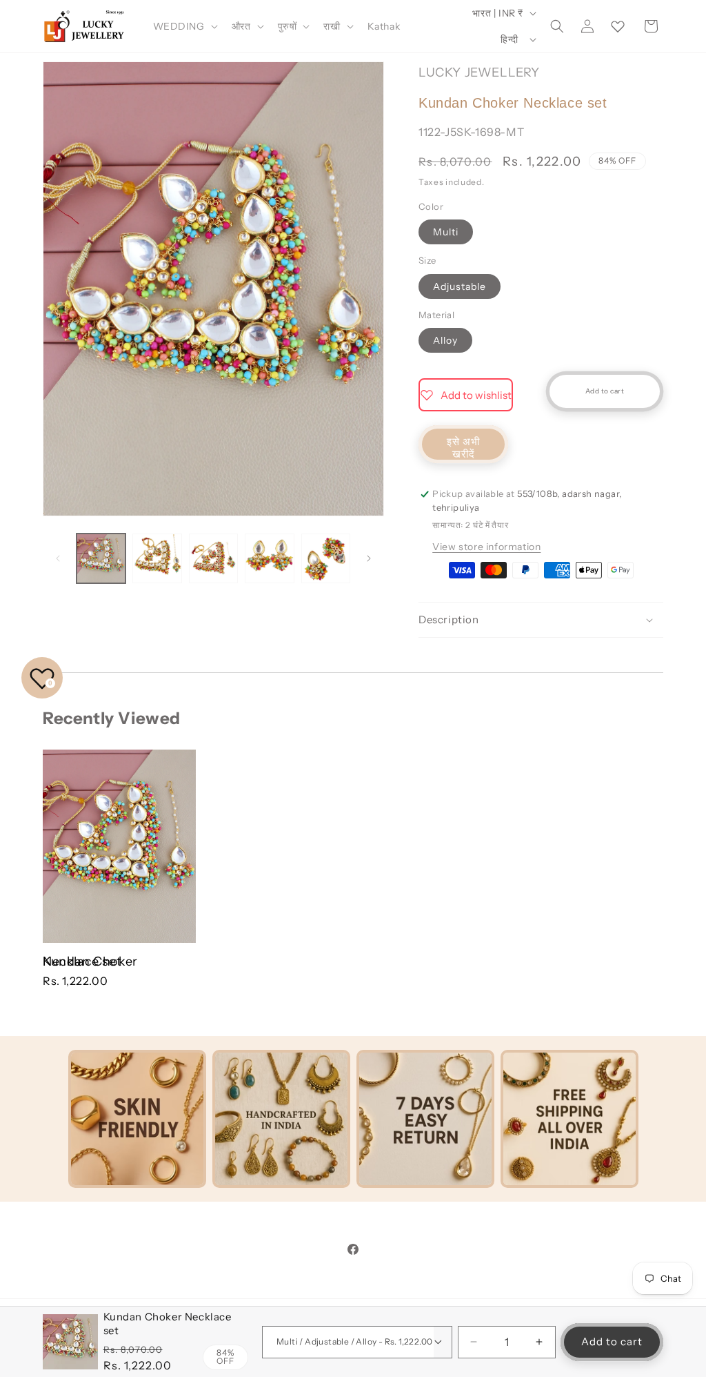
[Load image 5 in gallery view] (325, 558)
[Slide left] (58, 558)
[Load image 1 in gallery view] (101, 558)
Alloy (445, 340)
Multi (445, 232)
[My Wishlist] (618, 26)
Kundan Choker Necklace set (90, 961)
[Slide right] (369, 558)
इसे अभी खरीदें (463, 447)
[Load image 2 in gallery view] (156, 558)
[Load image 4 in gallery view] (269, 558)
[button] (184, 26)
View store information (486, 546)
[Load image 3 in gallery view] (213, 558)
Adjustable (459, 286)
